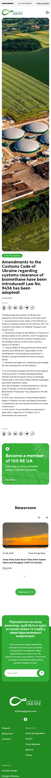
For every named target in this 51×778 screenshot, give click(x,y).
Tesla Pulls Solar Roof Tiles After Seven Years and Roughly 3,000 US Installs (24, 561)
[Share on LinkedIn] (15, 308)
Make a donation (43, 3)
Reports (30, 749)
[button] (39, 517)
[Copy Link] (32, 308)
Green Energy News (12, 256)
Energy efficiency (10, 776)
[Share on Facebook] (4, 308)
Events (29, 738)
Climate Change (9, 770)
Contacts (6, 739)
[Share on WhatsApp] (21, 308)
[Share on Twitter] (10, 308)
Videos (29, 755)
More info (10, 479)
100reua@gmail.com (25, 711)
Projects (6, 728)
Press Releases (33, 744)
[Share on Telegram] (27, 308)
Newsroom (7, 733)
